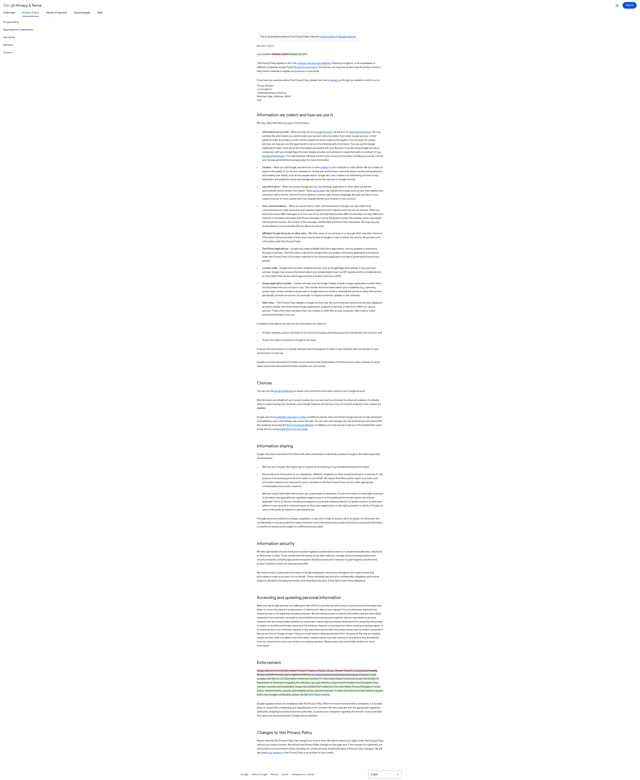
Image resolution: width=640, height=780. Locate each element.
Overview (9, 12)
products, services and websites (313, 63)
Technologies (82, 12)
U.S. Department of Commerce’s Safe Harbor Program (340, 674)
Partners (8, 44)
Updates (8, 52)
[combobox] (385, 774)
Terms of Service (56, 12)
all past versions (347, 36)
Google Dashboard (284, 391)
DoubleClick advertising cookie (290, 417)
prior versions (274, 752)
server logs (318, 190)
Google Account (324, 132)
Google (244, 774)
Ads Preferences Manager (300, 425)
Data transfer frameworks (18, 29)
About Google (259, 774)
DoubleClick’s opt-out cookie (293, 429)
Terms (285, 774)
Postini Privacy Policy (306, 67)
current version (328, 36)
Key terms (9, 37)
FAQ (99, 12)
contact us (335, 80)
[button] (617, 5)
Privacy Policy (30, 12)
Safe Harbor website (319, 694)
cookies (324, 167)
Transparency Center (303, 774)
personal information (360, 132)
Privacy (274, 774)
